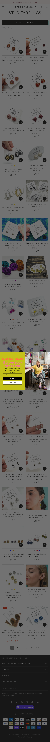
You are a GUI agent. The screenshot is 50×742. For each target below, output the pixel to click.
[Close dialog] (49, 353)
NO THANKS (12, 383)
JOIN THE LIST (12, 379)
